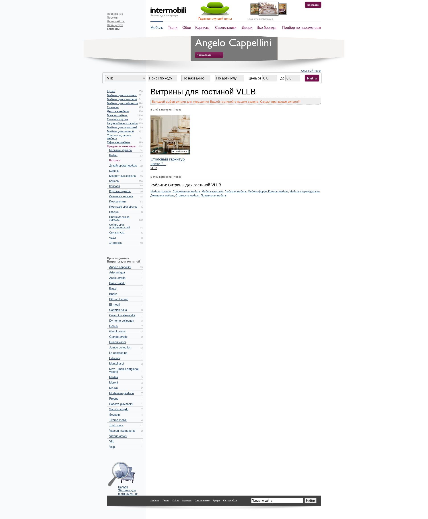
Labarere (114, 358)
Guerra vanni (117, 342)
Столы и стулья (117, 119)
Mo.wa (113, 388)
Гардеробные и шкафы (122, 123)
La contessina (118, 352)
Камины (114, 170)
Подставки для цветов (123, 206)
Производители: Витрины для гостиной (123, 259)
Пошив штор (115, 13)
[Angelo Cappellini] (209, 55)
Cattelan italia (118, 310)
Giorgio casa (117, 331)
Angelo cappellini (120, 267)
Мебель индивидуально (305, 191)
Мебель (156, 27)
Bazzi (113, 288)
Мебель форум (257, 191)
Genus (113, 326)
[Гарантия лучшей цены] (214, 15)
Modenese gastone (121, 393)
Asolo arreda (117, 277)
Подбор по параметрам (301, 27)
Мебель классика (212, 191)
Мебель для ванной (120, 131)
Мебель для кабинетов (122, 103)
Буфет (113, 155)
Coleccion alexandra (122, 315)
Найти (312, 78)
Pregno (113, 398)
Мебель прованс (160, 191)
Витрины (115, 160)
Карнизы (202, 27)
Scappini (114, 414)
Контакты (313, 4)
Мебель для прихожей (122, 127)
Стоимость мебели (187, 195)
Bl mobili (114, 304)
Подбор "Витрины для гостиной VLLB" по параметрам (128, 489)
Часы (112, 237)
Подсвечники (117, 201)
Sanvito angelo (118, 409)
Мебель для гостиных (122, 95)
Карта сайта (230, 500)
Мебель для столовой (122, 99)
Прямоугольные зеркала (119, 218)
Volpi (112, 446)
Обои (186, 27)
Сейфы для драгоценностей (119, 226)
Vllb (111, 441)
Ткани (172, 27)
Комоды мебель (278, 191)
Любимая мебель (236, 191)
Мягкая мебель (117, 115)
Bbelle (113, 294)
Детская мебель (118, 111)
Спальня (113, 107)
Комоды (114, 181)
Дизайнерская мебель (123, 165)
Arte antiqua (117, 272)
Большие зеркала (120, 150)
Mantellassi (116, 363)
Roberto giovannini (121, 404)
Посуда (114, 211)
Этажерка (115, 242)
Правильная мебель (213, 195)
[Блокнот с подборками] (267, 15)
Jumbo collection (120, 347)
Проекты (112, 17)
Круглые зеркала (120, 191)
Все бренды (266, 27)
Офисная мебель (118, 142)
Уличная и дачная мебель (119, 136)
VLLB (153, 168)
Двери (247, 27)
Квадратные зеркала (122, 175)
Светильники (226, 27)
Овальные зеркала (121, 196)
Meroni (113, 382)
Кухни (111, 91)
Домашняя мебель (162, 195)
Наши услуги (115, 25)
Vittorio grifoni (118, 436)
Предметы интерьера (121, 146)
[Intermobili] (168, 10)
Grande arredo (118, 336)
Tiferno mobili (118, 420)
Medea (113, 377)
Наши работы (116, 21)
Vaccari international (122, 430)
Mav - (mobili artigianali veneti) (124, 370)
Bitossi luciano (118, 299)
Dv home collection (121, 320)
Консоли (114, 186)
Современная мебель (186, 191)
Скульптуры (116, 232)
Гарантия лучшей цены (215, 18)
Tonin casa (116, 425)
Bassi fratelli (117, 283)
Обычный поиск (311, 70)
